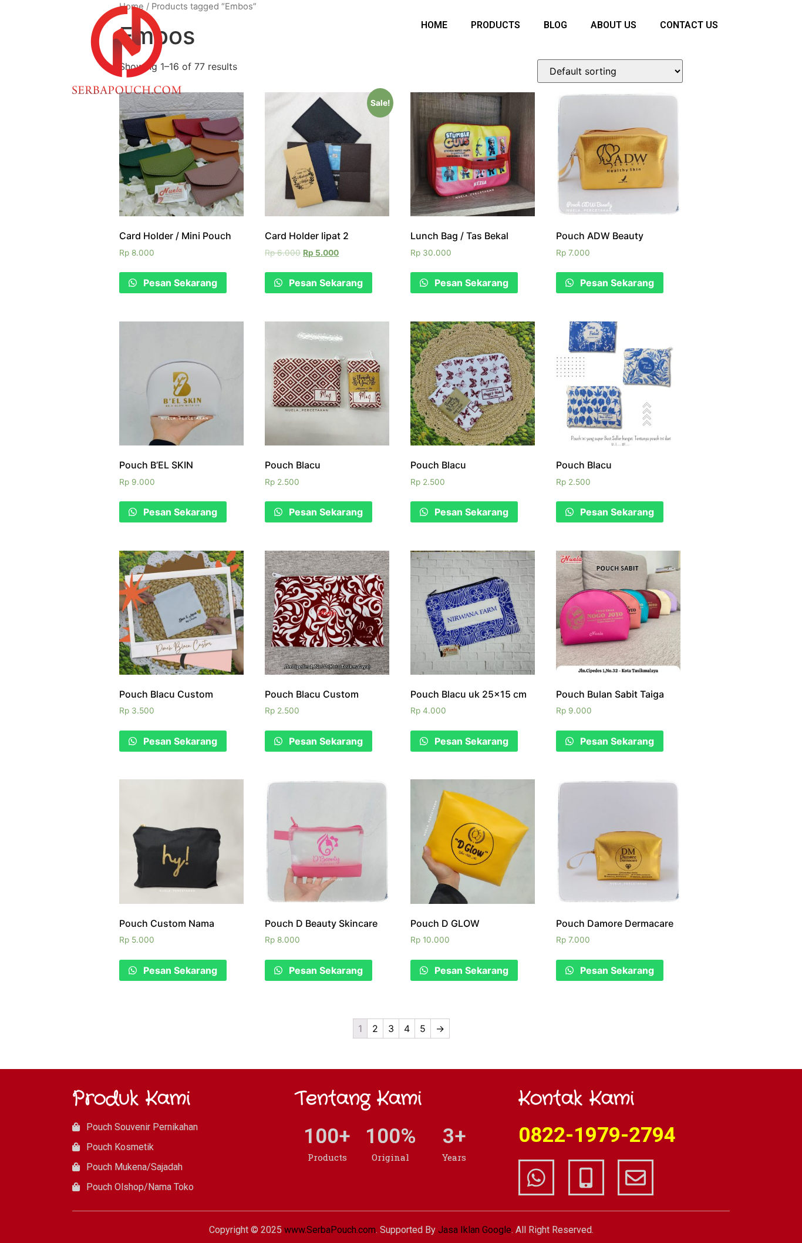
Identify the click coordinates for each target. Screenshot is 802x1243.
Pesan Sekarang (179, 283)
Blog (555, 25)
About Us (613, 25)
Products (495, 25)
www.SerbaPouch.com (330, 1229)
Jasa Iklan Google (474, 1229)
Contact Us (689, 25)
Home (434, 25)
